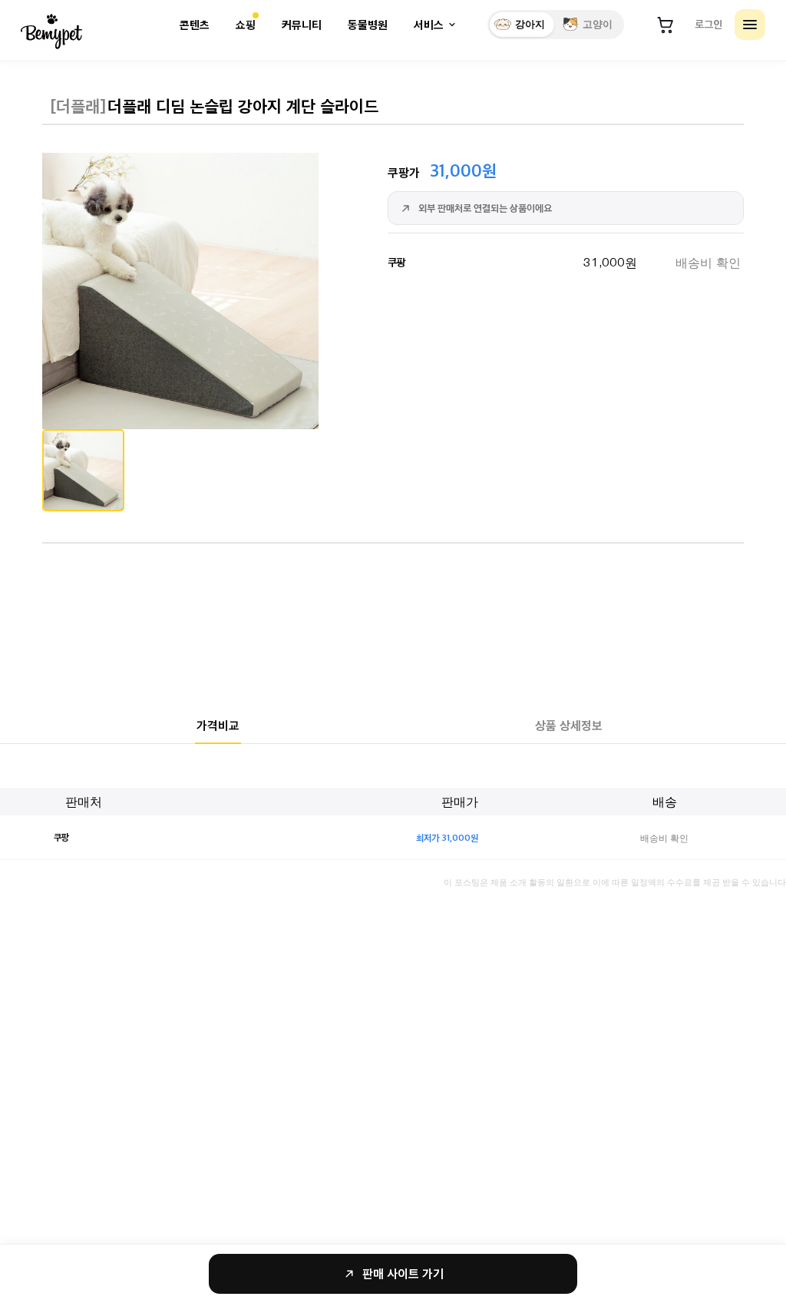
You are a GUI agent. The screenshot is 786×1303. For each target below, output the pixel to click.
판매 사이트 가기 (403, 1273)
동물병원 (368, 25)
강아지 (530, 24)
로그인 (708, 24)
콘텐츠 (195, 25)
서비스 (429, 25)
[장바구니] (665, 24)
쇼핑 (246, 25)
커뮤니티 (302, 25)
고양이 (598, 24)
